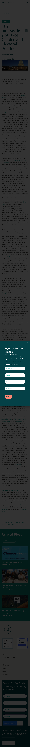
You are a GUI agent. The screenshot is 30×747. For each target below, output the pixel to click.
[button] (27, 342)
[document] (15, 373)
